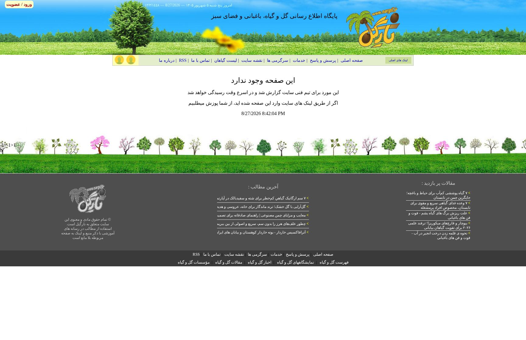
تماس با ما (200, 60)
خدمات (299, 60)
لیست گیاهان (225, 60)
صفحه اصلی (352, 60)
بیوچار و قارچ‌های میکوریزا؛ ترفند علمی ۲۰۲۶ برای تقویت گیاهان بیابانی (439, 225)
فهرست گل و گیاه (334, 262)
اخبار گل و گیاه (260, 262)
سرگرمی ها (277, 60)
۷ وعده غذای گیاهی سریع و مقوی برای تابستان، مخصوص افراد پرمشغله (440, 205)
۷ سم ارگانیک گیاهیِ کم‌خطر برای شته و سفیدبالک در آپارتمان (261, 198)
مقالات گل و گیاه (228, 262)
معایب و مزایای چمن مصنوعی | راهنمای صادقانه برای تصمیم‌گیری (258, 215)
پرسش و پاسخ (323, 60)
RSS (183, 60)
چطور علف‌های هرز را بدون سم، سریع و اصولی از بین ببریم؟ (262, 224)
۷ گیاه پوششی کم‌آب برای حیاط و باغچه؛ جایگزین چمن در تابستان (438, 195)
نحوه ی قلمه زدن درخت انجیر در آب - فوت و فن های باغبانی (441, 235)
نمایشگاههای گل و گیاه (295, 262)
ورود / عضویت (19, 4)
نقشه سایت (251, 60)
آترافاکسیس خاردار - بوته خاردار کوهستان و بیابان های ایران (262, 232)
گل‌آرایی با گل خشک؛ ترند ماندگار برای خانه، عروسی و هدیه (263, 207)
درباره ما (166, 60)
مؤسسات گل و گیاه (194, 262)
